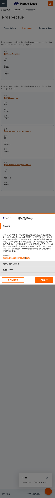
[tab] (27, 226)
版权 (28, 258)
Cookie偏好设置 (9, 258)
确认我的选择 (13, 280)
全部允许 (44, 280)
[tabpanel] (27, 245)
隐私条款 (21, 258)
